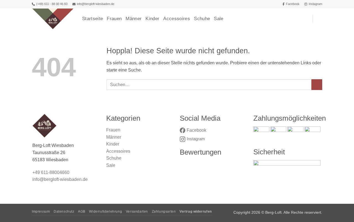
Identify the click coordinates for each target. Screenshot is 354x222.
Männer (134, 18)
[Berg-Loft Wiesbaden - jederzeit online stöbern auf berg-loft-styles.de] (53, 18)
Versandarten (137, 211)
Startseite (92, 18)
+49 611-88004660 (50, 172)
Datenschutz (64, 211)
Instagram (315, 4)
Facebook (293, 4)
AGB (81, 211)
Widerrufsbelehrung (105, 211)
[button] (319, 19)
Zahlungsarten (164, 211)
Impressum (41, 211)
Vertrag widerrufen (195, 211)
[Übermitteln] (316, 84)
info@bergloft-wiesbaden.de (95, 4)
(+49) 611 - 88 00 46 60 (51, 4)
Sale (218, 18)
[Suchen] (305, 19)
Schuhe (202, 18)
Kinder (152, 18)
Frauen (114, 18)
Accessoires (176, 18)
